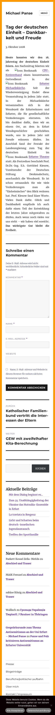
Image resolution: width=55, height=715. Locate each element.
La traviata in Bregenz (22, 514)
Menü (44, 13)
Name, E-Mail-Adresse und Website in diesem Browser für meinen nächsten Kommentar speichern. (26, 374)
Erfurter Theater (39, 156)
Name (10, 323)
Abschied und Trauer (18, 563)
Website (11, 354)
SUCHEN (40, 468)
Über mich (12, 686)
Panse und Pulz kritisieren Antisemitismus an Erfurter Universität (27, 641)
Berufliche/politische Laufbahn (24, 679)
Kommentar (14, 277)
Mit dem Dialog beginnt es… (26, 494)
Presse (10, 664)
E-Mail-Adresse (17, 338)
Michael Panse (19, 13)
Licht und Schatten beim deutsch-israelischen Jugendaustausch (24, 524)
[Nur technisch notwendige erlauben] (51, 705)
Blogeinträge (14, 671)
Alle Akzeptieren (15, 710)
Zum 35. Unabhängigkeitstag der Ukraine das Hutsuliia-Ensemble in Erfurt (29, 504)
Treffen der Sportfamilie (23, 534)
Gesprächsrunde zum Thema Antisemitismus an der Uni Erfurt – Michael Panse (26, 632)
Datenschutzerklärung (39, 710)
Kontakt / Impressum (19, 694)
